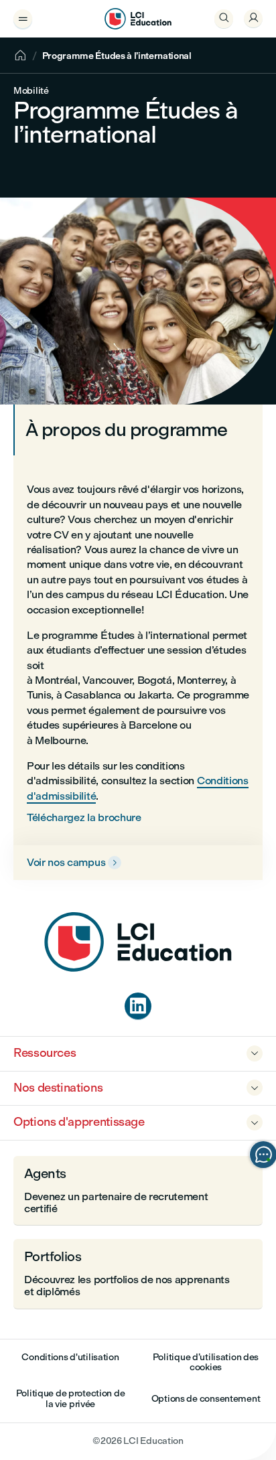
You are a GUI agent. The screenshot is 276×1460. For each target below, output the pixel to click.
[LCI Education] (138, 19)
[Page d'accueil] (138, 968)
